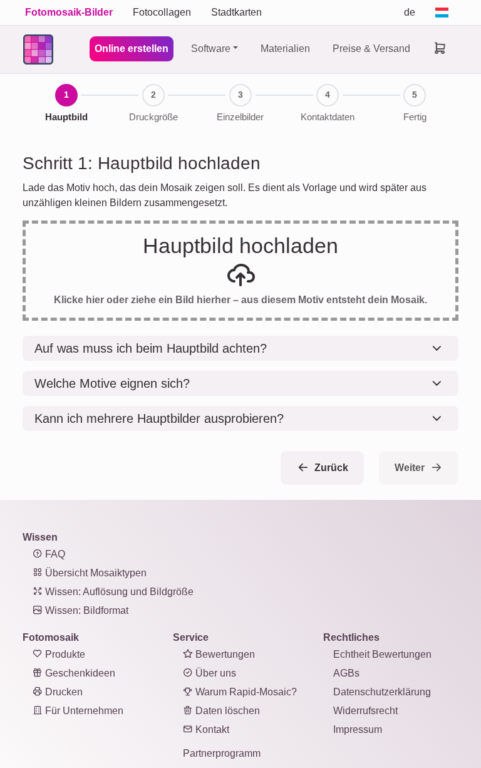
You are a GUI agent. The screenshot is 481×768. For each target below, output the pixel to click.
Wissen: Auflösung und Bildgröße (118, 591)
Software (210, 48)
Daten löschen (226, 710)
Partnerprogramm (222, 753)
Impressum (357, 729)
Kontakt (211, 729)
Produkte (64, 654)
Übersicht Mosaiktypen (95, 573)
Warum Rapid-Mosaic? (245, 692)
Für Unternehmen (83, 710)
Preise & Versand (371, 48)
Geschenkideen (79, 673)
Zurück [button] (330, 467)
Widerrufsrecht (365, 710)
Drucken (63, 692)
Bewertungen (224, 654)
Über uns (214, 673)
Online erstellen (131, 48)
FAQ (54, 554)
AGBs (346, 673)
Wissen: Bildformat (85, 610)
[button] (240, 348)
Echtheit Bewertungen (382, 654)
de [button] (409, 12)
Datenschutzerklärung (382, 692)
